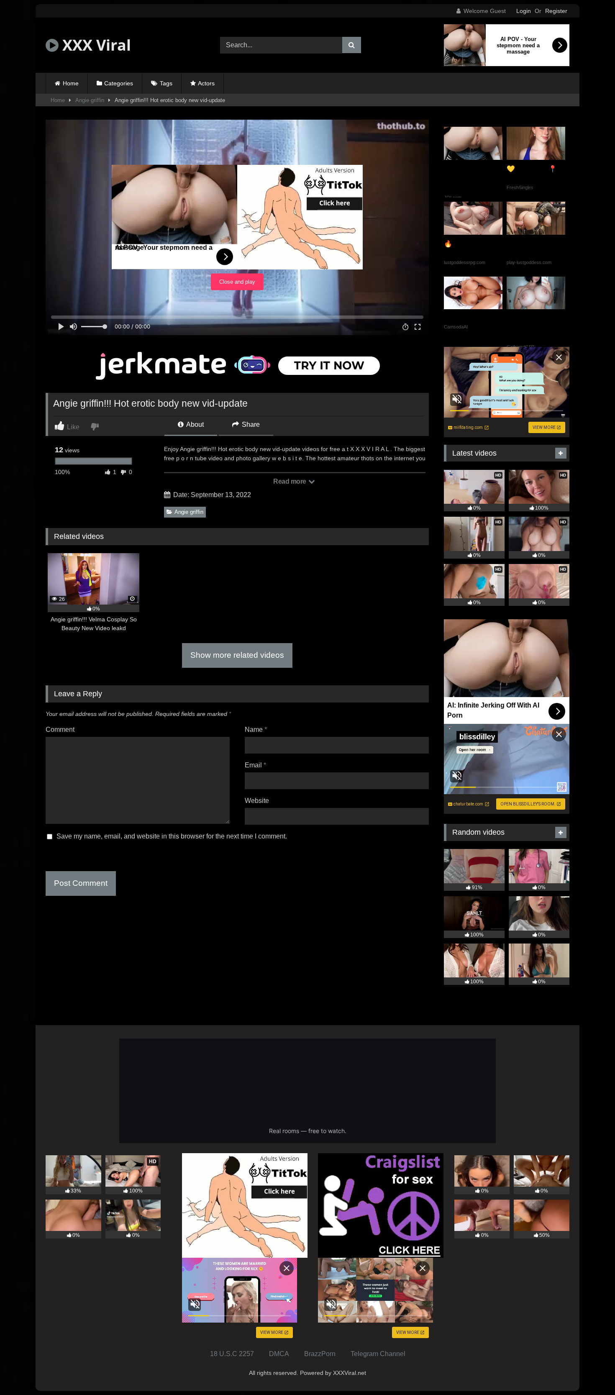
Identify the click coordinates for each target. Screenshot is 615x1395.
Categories (118, 83)
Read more (290, 481)
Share (250, 424)
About (194, 424)
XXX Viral (95, 45)
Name (256, 729)
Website (257, 800)
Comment (60, 729)
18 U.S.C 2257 (232, 1353)
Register (556, 11)
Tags (166, 83)
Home (71, 83)
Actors (206, 83)
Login (523, 11)
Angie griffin (89, 100)
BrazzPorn (320, 1353)
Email (255, 765)
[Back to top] (589, 1370)
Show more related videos (237, 655)
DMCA (279, 1353)
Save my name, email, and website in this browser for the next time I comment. (171, 836)
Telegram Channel (378, 1353)
